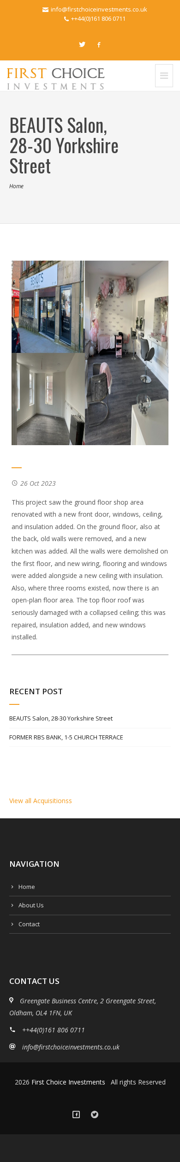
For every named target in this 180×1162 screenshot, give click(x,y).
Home (16, 186)
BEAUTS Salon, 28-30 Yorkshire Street (61, 718)
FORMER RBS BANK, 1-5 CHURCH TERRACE (66, 737)
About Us (31, 905)
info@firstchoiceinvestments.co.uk (99, 9)
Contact (29, 924)
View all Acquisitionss (40, 800)
